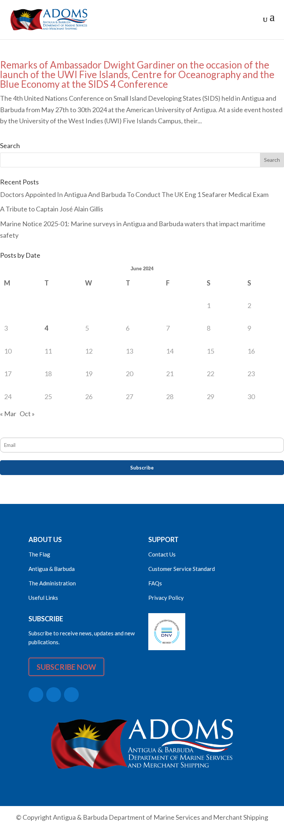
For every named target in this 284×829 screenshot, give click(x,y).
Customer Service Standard (181, 568)
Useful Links (43, 597)
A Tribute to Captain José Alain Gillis (51, 209)
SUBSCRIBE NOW (66, 666)
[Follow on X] (35, 694)
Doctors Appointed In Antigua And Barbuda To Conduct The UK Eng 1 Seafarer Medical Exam (134, 194)
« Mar (8, 414)
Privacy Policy (166, 597)
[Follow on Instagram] (71, 694)
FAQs (155, 583)
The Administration (52, 583)
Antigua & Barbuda (51, 568)
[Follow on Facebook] (53, 694)
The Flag (39, 554)
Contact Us (162, 554)
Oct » (27, 414)
